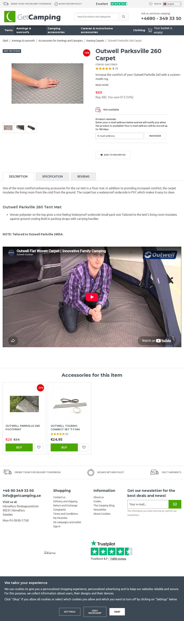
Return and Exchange (65, 505)
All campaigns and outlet (67, 522)
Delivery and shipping (65, 501)
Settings (69, 611)
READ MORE (102, 85)
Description (18, 176)
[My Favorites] (150, 4)
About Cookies (102, 513)
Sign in (157, 4)
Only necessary (95, 611)
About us (98, 497)
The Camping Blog (103, 505)
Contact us (59, 497)
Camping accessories (56, 30)
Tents (8, 30)
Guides (97, 501)
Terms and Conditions (65, 513)
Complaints (59, 509)
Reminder (155, 136)
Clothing (139, 30)
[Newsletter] (175, 504)
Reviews (83, 176)
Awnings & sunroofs (23, 30)
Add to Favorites (114, 154)
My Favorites (60, 517)
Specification (52, 176)
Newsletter (99, 509)
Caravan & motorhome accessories (97, 30)
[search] (123, 16)
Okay (117, 611)
